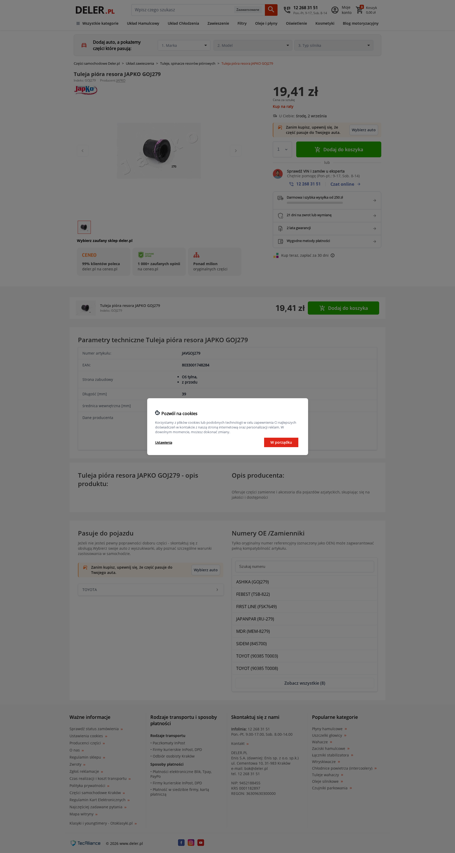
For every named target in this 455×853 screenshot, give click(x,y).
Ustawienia (163, 442)
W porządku (281, 442)
